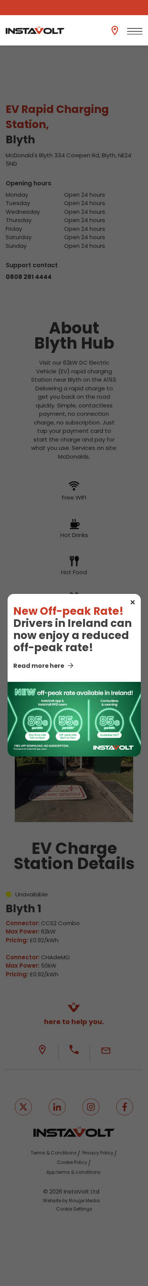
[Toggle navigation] (134, 31)
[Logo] (35, 30)
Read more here (38, 665)
